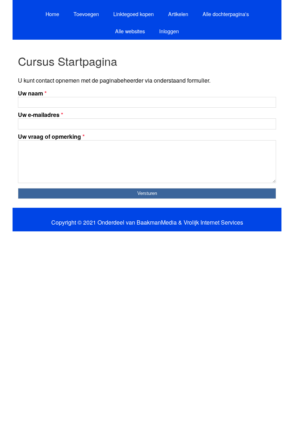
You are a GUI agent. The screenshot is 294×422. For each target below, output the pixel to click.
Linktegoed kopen (133, 14)
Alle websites (130, 31)
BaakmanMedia (157, 222)
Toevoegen (86, 14)
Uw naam (32, 93)
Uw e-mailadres (40, 115)
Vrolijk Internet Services (213, 222)
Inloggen (169, 31)
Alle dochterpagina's (226, 14)
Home (52, 14)
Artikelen (178, 14)
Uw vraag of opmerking (51, 136)
